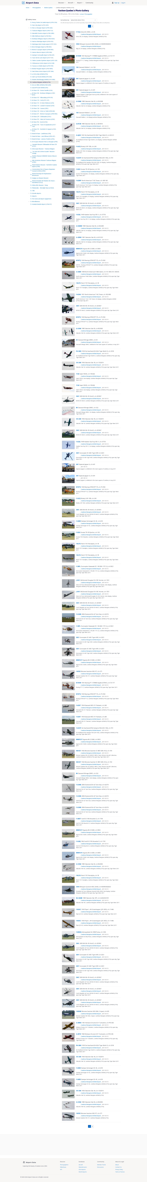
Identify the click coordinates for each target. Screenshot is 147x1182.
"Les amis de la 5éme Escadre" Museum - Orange (43, 152)
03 (77, 340)
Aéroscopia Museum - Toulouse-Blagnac (43, 149)
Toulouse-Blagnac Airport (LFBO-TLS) (42, 30)
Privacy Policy (119, 1169)
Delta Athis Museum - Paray (40, 185)
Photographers (36, 7)
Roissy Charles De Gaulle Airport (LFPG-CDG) (44, 22)
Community (89, 3)
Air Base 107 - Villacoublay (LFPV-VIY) (42, 97)
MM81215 (79, 249)
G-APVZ (78, 1034)
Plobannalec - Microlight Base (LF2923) (43, 188)
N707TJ (78, 260)
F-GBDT (78, 819)
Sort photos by (65, 20)
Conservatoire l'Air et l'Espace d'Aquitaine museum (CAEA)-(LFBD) (43, 170)
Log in (123, 3)
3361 (77, 510)
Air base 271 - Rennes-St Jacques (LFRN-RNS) (44, 114)
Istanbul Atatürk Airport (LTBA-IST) (42, 204)
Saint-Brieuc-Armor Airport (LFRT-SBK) (43, 71)
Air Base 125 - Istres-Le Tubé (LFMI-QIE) (43, 111)
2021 (77, 453)
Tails (33, 190)
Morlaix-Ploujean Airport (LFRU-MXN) (42, 68)
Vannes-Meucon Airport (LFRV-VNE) (42, 52)
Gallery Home (32, 19)
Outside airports (36, 193)
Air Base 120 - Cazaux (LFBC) (40, 108)
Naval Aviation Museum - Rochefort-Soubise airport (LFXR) (44, 165)
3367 (77, 203)
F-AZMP (78, 180)
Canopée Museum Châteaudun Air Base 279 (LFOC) (44, 145)
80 (77, 408)
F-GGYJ (78, 146)
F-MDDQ (78, 932)
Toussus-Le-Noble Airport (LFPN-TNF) (42, 66)
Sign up (116, 3)
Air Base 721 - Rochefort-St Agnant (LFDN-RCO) (44, 130)
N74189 (78, 56)
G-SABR (78, 272)
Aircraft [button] (70, 3)
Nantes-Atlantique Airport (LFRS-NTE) (42, 41)
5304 (77, 44)
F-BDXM (78, 1011)
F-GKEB (78, 521)
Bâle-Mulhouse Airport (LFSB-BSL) (41, 36)
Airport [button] (79, 3)
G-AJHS (78, 135)
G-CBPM (78, 237)
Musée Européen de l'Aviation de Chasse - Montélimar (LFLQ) (43, 181)
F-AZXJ (78, 215)
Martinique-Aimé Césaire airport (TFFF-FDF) (44, 44)
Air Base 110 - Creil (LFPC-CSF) (40, 100)
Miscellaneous (36, 201)
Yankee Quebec (48, 7)
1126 (77, 374)
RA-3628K (79, 898)
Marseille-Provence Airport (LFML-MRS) (43, 33)
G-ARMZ (78, 1023)
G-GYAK (78, 328)
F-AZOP (78, 158)
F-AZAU (78, 294)
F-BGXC (78, 909)
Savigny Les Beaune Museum (40, 178)
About (117, 1165)
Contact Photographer (86, 14)
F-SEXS (78, 169)
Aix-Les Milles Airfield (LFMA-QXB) (41, 85)
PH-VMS (78, 351)
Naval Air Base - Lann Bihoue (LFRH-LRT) (43, 136)
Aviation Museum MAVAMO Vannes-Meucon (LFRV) (44, 156)
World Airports (83, 1172)
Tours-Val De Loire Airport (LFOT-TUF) (42, 58)
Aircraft (81, 1165)
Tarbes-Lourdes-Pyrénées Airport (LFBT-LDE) (44, 60)
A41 (77, 79)
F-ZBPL (78, 566)
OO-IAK (78, 363)
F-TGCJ (78, 32)
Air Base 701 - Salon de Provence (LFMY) (43, 119)
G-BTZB (78, 124)
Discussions (100, 1167)
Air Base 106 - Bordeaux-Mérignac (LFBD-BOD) (43, 94)
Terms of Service (120, 1172)
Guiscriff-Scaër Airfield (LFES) (40, 87)
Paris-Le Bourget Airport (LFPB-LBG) (42, 28)
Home (27, 7)
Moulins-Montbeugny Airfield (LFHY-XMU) (43, 79)
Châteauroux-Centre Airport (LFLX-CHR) (43, 63)
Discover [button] (61, 3)
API (61, 1169)
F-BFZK (78, 671)
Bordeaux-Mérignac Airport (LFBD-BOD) (43, 39)
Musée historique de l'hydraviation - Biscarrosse (42, 174)
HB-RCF (78, 751)
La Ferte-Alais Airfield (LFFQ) (40, 74)
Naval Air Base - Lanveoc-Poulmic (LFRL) (43, 139)
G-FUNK (78, 101)
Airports (34, 196)
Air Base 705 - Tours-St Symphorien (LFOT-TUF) (44, 125)
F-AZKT (78, 705)
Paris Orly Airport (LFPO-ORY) (40, 25)
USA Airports (82, 1169)
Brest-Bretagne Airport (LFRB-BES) (42, 47)
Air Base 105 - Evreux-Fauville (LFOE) (42, 90)
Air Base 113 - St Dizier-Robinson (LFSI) (43, 103)
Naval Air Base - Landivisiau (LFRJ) (41, 133)
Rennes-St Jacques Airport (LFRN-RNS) (42, 49)
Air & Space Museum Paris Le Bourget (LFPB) (45, 141)
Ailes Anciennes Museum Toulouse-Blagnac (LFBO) (44, 161)
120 (77, 67)
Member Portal (101, 1165)
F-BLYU (78, 192)
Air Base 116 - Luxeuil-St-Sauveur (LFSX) (43, 105)
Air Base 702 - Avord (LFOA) (39, 122)
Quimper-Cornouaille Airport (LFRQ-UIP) (43, 55)
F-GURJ (78, 841)
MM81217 (79, 660)
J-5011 (78, 580)
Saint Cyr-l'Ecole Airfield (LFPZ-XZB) (42, 77)
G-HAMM (79, 226)
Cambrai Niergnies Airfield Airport (91, 34)
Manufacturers (83, 1167)
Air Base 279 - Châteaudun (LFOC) (41, 116)
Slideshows (63, 1167)
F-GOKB (78, 614)
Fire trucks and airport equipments (41, 199)
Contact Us (118, 1167)
